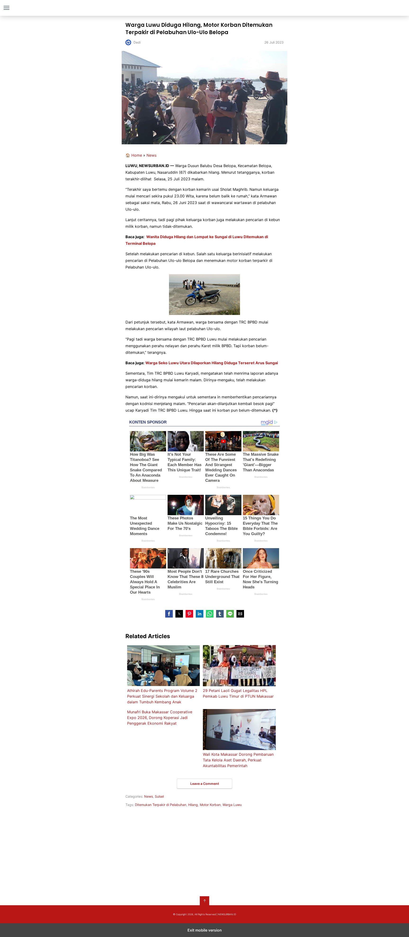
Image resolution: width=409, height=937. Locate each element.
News (151, 155)
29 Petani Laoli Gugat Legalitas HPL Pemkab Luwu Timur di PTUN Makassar (238, 693)
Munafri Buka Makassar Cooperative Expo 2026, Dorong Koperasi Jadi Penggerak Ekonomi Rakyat (159, 718)
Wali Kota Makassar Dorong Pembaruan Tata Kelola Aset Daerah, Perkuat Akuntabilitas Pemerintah (238, 760)
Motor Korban (210, 805)
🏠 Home (133, 155)
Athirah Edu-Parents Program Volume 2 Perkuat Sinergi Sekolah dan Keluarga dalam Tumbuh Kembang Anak (162, 696)
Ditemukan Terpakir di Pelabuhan (160, 805)
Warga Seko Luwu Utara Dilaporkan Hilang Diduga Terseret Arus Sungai (211, 362)
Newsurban (204, 8)
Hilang (193, 805)
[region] (204, 851)
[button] (169, 614)
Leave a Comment (204, 784)
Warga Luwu (232, 805)
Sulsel (159, 796)
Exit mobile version (204, 930)
